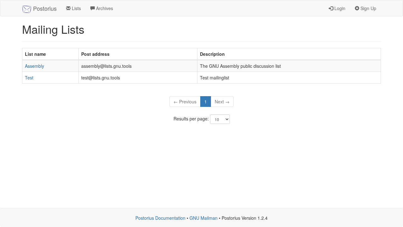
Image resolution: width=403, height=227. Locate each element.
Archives (104, 8)
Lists (76, 8)
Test (29, 77)
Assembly (34, 66)
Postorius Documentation (160, 218)
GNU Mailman (204, 218)
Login (339, 8)
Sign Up (367, 8)
